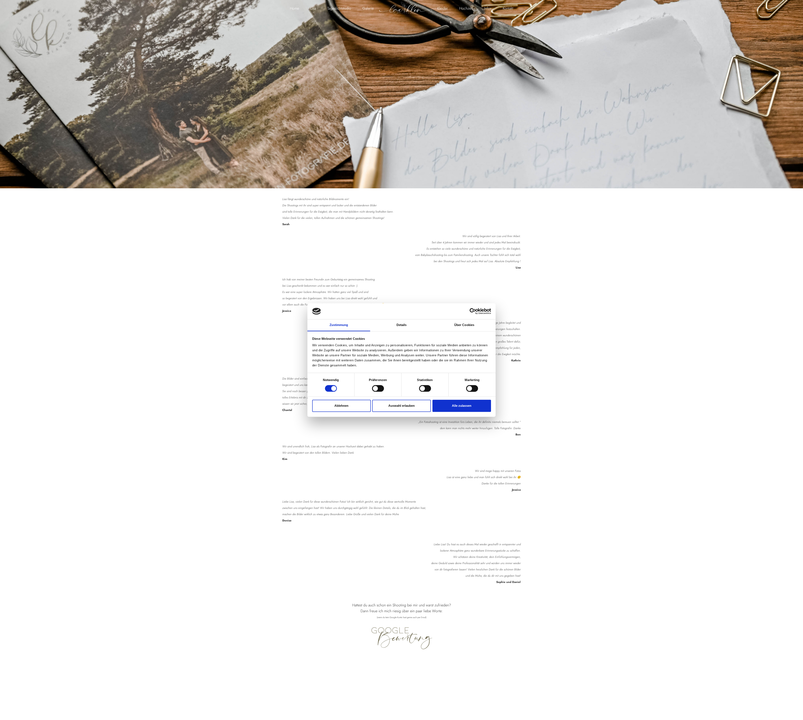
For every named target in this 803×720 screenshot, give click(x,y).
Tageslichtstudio (339, 8)
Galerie (368, 8)
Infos (487, 8)
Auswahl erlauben (401, 406)
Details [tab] (401, 325)
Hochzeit (466, 8)
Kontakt (508, 8)
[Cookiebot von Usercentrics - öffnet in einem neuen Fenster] (472, 311)
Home (294, 8)
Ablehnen (341, 406)
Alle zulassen (461, 406)
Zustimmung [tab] (339, 325)
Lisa (313, 8)
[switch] (378, 388)
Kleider (442, 8)
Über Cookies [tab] (464, 325)
